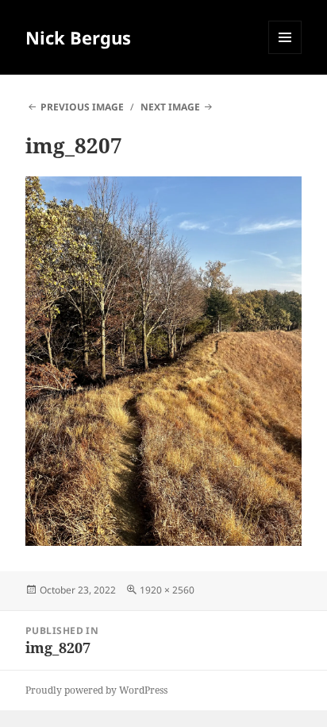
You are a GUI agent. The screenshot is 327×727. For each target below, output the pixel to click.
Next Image (170, 107)
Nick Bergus (78, 37)
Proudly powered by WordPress (96, 690)
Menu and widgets (285, 53)
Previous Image (82, 107)
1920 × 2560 (167, 590)
